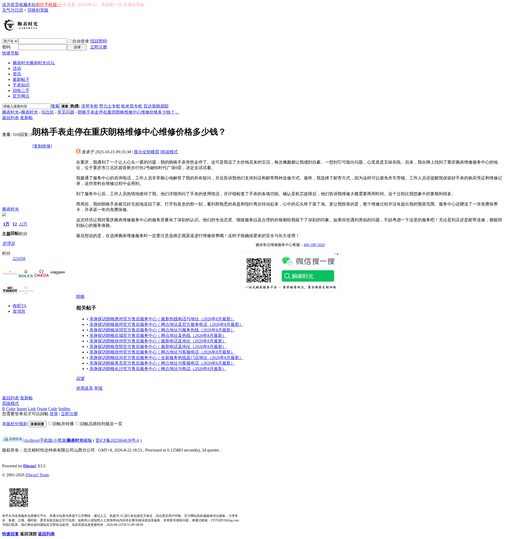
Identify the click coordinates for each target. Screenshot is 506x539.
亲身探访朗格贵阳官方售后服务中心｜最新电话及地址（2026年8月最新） (157, 346)
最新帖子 (21, 79)
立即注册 (98, 47)
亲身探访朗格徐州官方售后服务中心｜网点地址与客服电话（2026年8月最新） (162, 352)
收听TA (20, 305)
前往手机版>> (49, 4)
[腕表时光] (22, 29)
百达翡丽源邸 (156, 106)
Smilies (64, 408)
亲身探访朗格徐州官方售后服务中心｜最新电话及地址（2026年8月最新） (157, 341)
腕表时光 (34, 63)
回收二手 (21, 90)
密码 (6, 47)
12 (15, 224)
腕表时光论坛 (79, 440)
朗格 (80, 296)
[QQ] (12, 440)
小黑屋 (59, 440)
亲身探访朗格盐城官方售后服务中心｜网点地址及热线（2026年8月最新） (157, 335)
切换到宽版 (37, 10)
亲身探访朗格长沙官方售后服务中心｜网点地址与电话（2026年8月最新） (157, 368)
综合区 (47, 112)
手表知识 (21, 85)
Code (52, 408)
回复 (80, 378)
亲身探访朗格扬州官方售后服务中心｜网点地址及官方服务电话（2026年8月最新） (166, 324)
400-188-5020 (314, 245)
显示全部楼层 (146, 152)
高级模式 (10, 403)
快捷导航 (10, 53)
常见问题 (65, 112)
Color (11, 408)
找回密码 (98, 41)
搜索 (55, 106)
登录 (54, 413)
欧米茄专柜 (131, 106)
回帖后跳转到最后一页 (101, 424)
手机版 (46, 440)
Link (32, 408)
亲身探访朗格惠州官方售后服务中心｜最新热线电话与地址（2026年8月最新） (162, 319)
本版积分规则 (14, 424)
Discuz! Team (37, 475)
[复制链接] (42, 146)
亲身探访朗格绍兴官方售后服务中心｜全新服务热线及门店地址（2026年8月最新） (166, 357)
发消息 (19, 311)
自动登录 (80, 41)
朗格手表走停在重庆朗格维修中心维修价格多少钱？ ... (128, 112)
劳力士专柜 (109, 106)
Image (22, 408)
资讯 (17, 74)
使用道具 (84, 388)
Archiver (31, 440)
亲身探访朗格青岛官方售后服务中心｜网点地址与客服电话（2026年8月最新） (162, 363)
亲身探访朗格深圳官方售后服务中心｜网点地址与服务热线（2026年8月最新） (162, 330)
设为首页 (10, 4)
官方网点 (21, 96)
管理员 (8, 243)
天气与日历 (12, 10)
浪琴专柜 (89, 106)
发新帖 (26, 117)
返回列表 (10, 117)
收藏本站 (27, 4)
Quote (42, 408)
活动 (17, 68)
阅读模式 (169, 152)
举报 (98, 388)
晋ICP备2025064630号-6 (117, 440)
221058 (19, 258)
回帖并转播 (63, 424)
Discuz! (29, 466)
